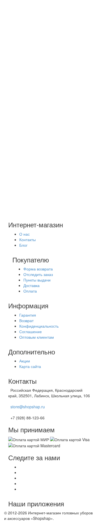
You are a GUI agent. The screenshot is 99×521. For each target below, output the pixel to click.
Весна (20, 124)
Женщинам (36, 90)
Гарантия (27, 315)
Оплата (22, 42)
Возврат (26, 320)
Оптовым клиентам (36, 337)
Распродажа (26, 107)
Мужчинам (35, 96)
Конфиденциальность (39, 326)
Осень (20, 112)
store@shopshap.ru (27, 406)
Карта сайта (30, 366)
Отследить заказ (38, 274)
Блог (19, 58)
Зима (19, 118)
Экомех (22, 129)
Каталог (22, 85)
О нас (20, 47)
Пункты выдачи (37, 280)
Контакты (27, 239)
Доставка (23, 36)
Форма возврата (38, 269)
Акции (20, 31)
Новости (22, 53)
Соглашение (30, 331)
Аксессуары (36, 101)
